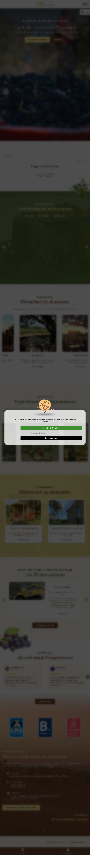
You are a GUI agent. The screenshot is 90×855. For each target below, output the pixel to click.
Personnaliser (51, 438)
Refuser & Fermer (39, 433)
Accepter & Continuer (51, 428)
